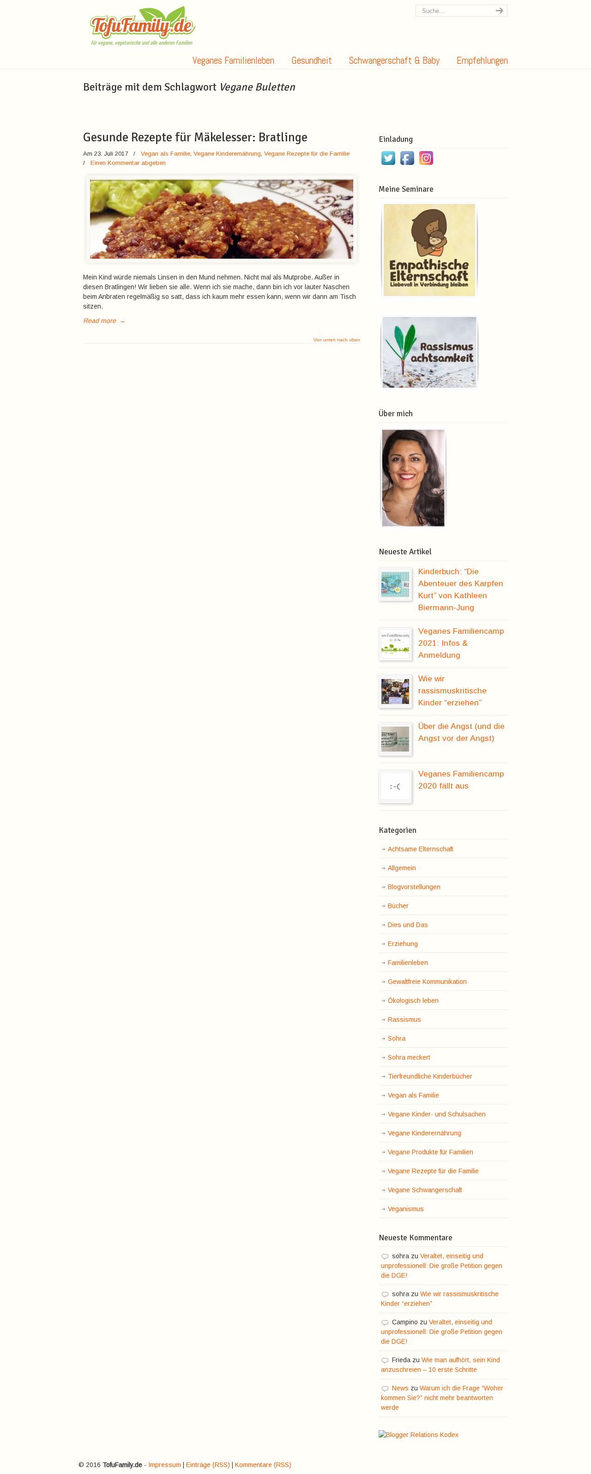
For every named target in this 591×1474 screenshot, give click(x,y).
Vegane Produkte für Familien (430, 1152)
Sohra (396, 1038)
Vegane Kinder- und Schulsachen (437, 1114)
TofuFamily (143, 26)
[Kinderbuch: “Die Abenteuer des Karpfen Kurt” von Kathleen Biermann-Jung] (395, 584)
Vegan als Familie (165, 153)
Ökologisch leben (413, 1000)
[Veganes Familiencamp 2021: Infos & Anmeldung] (395, 644)
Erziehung (403, 943)
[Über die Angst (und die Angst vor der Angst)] (395, 739)
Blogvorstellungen (414, 887)
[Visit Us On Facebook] (407, 165)
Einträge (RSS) (208, 1464)
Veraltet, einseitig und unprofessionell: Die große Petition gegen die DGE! (441, 1265)
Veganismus (406, 1209)
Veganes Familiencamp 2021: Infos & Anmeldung (461, 643)
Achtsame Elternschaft (420, 849)
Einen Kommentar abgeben (128, 162)
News (400, 1388)
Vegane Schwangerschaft (425, 1190)
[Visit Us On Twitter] (388, 165)
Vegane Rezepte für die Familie (307, 153)
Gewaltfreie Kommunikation (427, 981)
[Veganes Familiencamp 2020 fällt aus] (395, 787)
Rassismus (404, 1019)
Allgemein (402, 868)
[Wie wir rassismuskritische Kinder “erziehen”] (395, 691)
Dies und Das (408, 924)
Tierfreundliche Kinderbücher (430, 1076)
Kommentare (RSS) (263, 1464)
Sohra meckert (409, 1057)
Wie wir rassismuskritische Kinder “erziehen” (452, 690)
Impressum (164, 1464)
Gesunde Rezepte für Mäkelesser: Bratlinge (195, 137)
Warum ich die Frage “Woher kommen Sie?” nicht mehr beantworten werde (442, 1397)
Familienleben (408, 962)
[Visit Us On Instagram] (425, 165)
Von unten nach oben (337, 340)
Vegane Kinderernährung (227, 153)
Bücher (398, 906)
